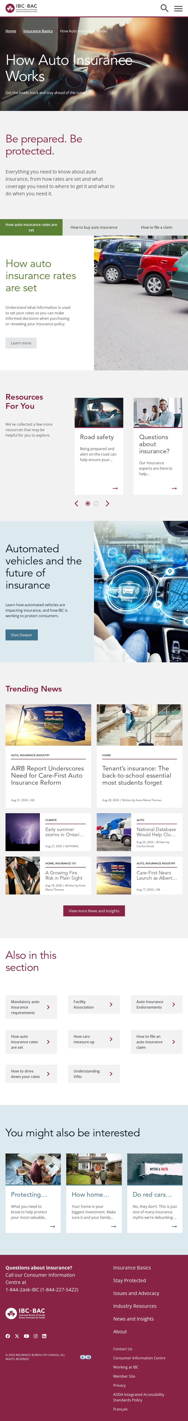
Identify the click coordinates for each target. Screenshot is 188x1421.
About (120, 1331)
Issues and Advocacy (136, 1293)
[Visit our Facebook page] (8, 1336)
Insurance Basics (38, 31)
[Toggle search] (164, 8)
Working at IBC (125, 1367)
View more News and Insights (94, 910)
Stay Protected (129, 1280)
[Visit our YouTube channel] (26, 1336)
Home (11, 31)
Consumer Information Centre (139, 1358)
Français (120, 1409)
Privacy (119, 1385)
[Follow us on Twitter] (17, 1336)
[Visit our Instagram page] (36, 1336)
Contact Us (122, 1348)
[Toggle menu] (178, 8)
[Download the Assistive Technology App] (85, 1357)
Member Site (124, 1376)
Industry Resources (135, 1306)
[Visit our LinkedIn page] (44, 1336)
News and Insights (133, 1319)
